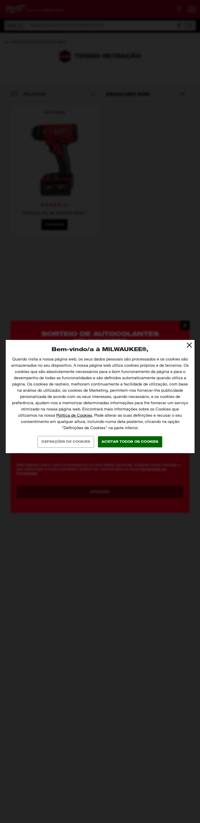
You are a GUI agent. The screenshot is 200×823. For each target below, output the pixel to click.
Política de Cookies (74, 415)
